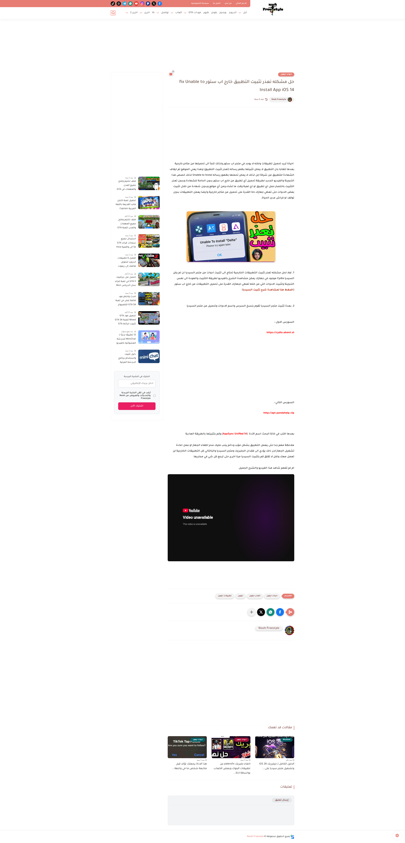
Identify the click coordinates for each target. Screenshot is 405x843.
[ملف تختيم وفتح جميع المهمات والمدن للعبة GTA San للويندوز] (149, 222)
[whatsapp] (130, 3)
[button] (280, 612)
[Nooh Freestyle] (273, 9)
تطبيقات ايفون (225, 596)
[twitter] (154, 3)
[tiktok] (113, 3)
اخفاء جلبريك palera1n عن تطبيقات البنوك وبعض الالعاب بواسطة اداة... (232, 769)
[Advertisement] (202, 47)
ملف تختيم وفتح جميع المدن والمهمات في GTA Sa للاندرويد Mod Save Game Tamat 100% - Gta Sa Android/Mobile (126, 186)
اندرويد (233, 12)
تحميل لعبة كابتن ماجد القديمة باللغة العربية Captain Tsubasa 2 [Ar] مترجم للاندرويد (126, 205)
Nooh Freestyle (278, 99)
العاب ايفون (254, 596)
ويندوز (222, 12)
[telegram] (124, 3)
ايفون (240, 596)
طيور (206, 12)
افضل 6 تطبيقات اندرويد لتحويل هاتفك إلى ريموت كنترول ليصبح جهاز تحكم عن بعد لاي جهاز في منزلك (126, 263)
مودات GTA (195, 12)
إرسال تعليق (282, 800)
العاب (178, 12)
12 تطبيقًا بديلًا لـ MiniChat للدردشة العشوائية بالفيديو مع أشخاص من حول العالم (125, 340)
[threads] (119, 3)
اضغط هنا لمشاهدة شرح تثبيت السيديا (268, 290)
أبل (245, 12)
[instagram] (142, 3)
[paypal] (148, 3)
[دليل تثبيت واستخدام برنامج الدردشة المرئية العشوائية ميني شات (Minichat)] (149, 356)
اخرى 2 (134, 12)
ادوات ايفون (286, 74)
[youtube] (136, 3)
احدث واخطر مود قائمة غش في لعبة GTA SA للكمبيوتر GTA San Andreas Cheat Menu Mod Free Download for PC (125, 301)
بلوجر (214, 12)
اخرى (147, 12)
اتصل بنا (217, 3)
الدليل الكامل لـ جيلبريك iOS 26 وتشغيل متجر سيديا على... (276, 766)
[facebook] (160, 3)
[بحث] (113, 12)
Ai (153, 12)
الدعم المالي (241, 3)
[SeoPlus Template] (292, 837)
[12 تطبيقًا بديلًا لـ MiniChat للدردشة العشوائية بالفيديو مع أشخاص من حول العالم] (149, 337)
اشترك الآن (137, 406)
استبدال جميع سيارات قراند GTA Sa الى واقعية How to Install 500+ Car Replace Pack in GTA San (125, 243)
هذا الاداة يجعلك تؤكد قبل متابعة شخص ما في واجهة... (189, 766)
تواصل (165, 12)
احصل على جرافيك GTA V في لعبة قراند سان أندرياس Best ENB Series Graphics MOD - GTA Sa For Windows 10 (125, 282)
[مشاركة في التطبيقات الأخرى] (251, 612)
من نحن (228, 3)
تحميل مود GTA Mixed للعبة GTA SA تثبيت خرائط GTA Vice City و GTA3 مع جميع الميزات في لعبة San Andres (125, 320)
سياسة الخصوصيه (200, 3)
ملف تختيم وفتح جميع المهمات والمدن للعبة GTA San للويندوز (126, 224)
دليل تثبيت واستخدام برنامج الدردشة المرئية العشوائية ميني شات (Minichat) (127, 359)
